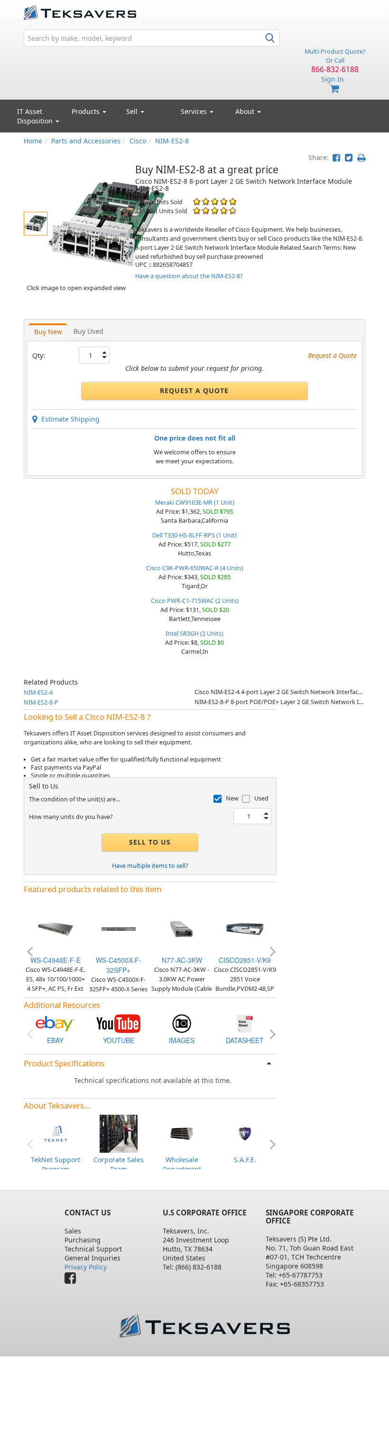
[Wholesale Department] (182, 1133)
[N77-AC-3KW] (181, 927)
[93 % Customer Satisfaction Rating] (196, 210)
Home (33, 140)
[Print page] (361, 157)
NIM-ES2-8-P (41, 702)
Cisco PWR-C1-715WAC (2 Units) (195, 601)
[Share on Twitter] (348, 157)
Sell (132, 111)
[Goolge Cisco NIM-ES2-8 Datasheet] (244, 1022)
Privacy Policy (86, 1266)
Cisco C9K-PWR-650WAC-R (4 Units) (194, 568)
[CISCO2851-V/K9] (245, 927)
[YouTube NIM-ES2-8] (118, 1022)
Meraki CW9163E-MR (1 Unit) (194, 502)
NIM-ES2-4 (38, 692)
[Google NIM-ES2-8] (181, 1022)
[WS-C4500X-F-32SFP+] (118, 927)
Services (195, 111)
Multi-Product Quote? (335, 51)
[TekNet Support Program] (55, 1133)
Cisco (138, 140)
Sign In (332, 79)
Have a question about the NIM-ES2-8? (188, 276)
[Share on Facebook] (336, 157)
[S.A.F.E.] (245, 1133)
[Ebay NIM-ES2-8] (55, 1022)
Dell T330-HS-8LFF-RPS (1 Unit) (194, 535)
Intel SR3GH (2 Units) (194, 634)
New (232, 798)
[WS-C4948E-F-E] (55, 927)
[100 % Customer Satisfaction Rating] (196, 201)
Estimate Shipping (68, 418)
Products (87, 111)
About (244, 111)
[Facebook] (73, 1280)
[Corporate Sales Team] (119, 1133)
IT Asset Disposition (36, 116)
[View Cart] (335, 89)
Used (261, 798)
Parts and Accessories (85, 140)
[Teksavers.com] (204, 1325)
